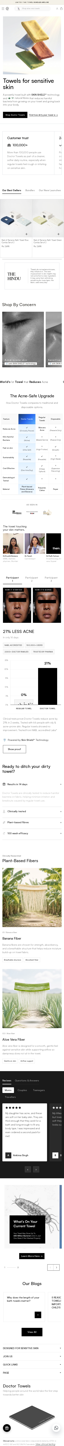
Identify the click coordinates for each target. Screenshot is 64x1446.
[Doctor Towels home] (7, 8)
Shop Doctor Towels (15, 115)
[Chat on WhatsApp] (56, 1428)
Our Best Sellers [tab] (11, 190)
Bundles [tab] (30, 190)
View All (32, 1332)
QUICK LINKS (10, 1364)
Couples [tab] (22, 1090)
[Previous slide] (50, 1267)
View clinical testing (45, 1444)
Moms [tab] (8, 1090)
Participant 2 (31, 579)
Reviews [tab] (6, 1080)
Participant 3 (51, 579)
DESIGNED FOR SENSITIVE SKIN (21, 1348)
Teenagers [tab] (39, 1090)
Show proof (14, 749)
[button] (3, 8)
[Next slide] (56, 1267)
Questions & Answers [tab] (27, 1080)
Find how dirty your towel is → (43, 115)
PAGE (6, 1372)
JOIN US (7, 1356)
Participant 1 (12, 579)
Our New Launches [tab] (50, 190)
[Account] (57, 8)
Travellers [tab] (10, 1096)
